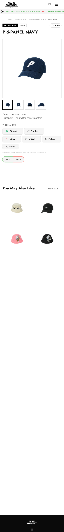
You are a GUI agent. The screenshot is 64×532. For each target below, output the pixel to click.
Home (9, 19)
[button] (32, 68)
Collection (20, 19)
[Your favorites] (49, 4)
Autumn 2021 (34, 19)
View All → (55, 189)
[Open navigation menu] (56, 4)
